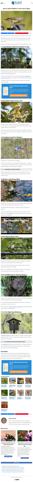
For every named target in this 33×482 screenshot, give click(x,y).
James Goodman (12, 418)
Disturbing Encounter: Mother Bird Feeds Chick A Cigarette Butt (12, 470)
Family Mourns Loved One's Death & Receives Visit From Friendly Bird (25, 444)
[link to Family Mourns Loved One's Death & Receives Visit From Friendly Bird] (24, 435)
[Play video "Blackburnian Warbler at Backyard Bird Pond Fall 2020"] (16, 225)
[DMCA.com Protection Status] (16, 479)
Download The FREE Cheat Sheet (19, 95)
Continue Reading (8, 456)
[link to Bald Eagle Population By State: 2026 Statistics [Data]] (8, 435)
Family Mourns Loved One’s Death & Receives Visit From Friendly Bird (13, 467)
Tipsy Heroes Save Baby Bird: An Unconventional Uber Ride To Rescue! (13, 471)
